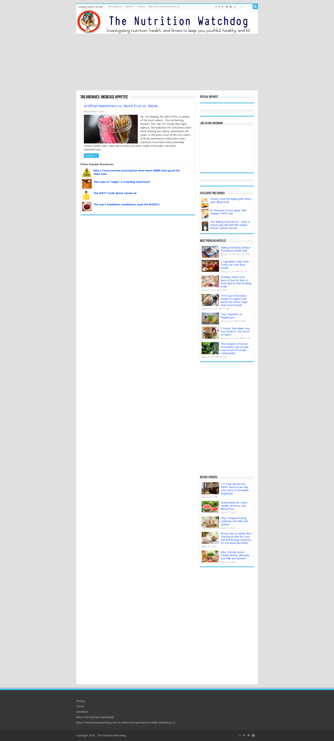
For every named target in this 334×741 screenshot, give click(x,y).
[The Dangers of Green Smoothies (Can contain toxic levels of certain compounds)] (210, 348)
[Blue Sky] (230, 7)
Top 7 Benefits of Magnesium (231, 315)
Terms (80, 706)
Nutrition (129, 6)
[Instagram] (234, 7)
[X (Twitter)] (243, 735)
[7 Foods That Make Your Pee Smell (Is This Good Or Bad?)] (210, 333)
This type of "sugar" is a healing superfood (121, 181)
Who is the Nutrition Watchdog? (164, 6)
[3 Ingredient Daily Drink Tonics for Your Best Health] (210, 266)
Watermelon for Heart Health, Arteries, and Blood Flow (234, 505)
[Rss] (216, 7)
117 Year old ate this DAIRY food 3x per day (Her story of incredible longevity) (235, 488)
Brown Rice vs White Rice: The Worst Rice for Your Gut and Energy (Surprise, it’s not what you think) (236, 538)
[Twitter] (222, 7)
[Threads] (226, 7)
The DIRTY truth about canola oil (114, 193)
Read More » (91, 155)
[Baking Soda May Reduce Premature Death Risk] (210, 252)
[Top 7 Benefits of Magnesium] (210, 318)
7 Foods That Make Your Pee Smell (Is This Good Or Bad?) (235, 331)
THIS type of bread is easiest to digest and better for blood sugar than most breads (234, 300)
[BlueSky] (248, 735)
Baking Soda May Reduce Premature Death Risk (236, 249)
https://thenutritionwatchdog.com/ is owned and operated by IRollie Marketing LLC (126, 722)
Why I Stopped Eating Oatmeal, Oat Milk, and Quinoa (234, 521)
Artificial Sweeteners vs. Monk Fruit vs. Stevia (120, 105)
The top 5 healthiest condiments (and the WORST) (126, 204)
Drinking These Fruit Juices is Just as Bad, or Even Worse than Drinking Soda (236, 281)
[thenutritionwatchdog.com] (167, 21)
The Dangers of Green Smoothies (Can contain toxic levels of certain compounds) (235, 348)
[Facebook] (219, 7)
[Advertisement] (167, 62)
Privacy (80, 701)
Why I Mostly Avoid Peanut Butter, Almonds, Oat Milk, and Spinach (235, 555)
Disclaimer (82, 711)
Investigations (115, 6)
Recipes (141, 6)
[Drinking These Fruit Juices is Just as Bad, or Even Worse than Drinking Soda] (210, 281)
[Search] (255, 6)
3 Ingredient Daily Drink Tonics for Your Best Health (235, 264)
